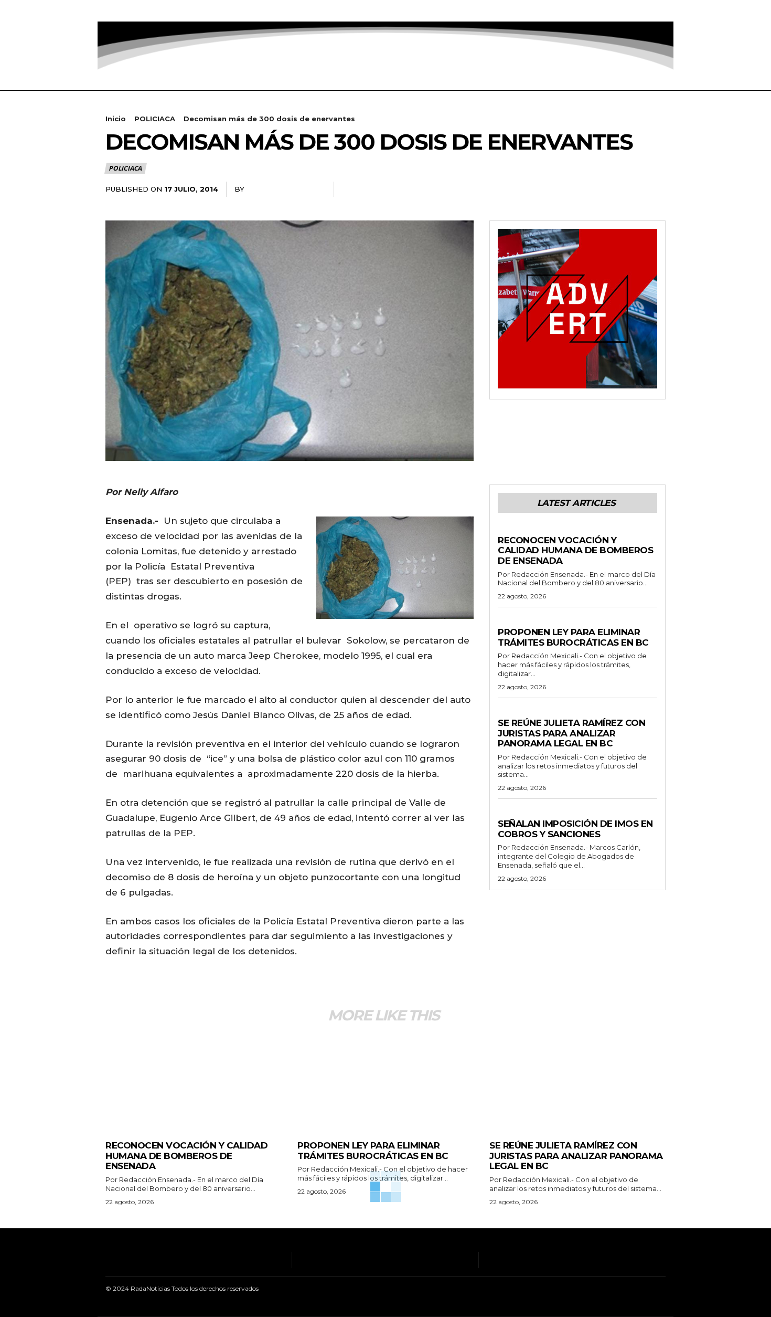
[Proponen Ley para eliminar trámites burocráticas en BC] (385, 1081)
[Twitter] (154, 10)
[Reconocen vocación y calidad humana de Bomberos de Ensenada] (193, 1081)
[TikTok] (139, 10)
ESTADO (512, 622)
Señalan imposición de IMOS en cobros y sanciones (575, 828)
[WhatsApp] (655, 189)
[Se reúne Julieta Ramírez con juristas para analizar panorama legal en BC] (577, 1081)
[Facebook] (106, 10)
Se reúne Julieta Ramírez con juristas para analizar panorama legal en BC (571, 733)
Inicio (115, 118)
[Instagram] (122, 10)
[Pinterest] (630, 189)
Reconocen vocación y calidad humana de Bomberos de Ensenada (575, 550)
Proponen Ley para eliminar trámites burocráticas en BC (573, 637)
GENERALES (518, 530)
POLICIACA (154, 118)
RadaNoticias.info (285, 189)
